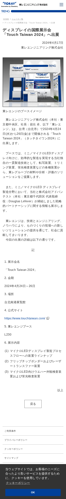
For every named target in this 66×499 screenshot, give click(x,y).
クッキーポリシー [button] (18, 482)
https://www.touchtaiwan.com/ (24, 318)
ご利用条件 (10, 431)
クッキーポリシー (13, 449)
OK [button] (33, 492)
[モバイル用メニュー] (61, 4)
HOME (6, 19)
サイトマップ (11, 458)
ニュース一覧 (17, 19)
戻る (33, 403)
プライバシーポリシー (15, 440)
